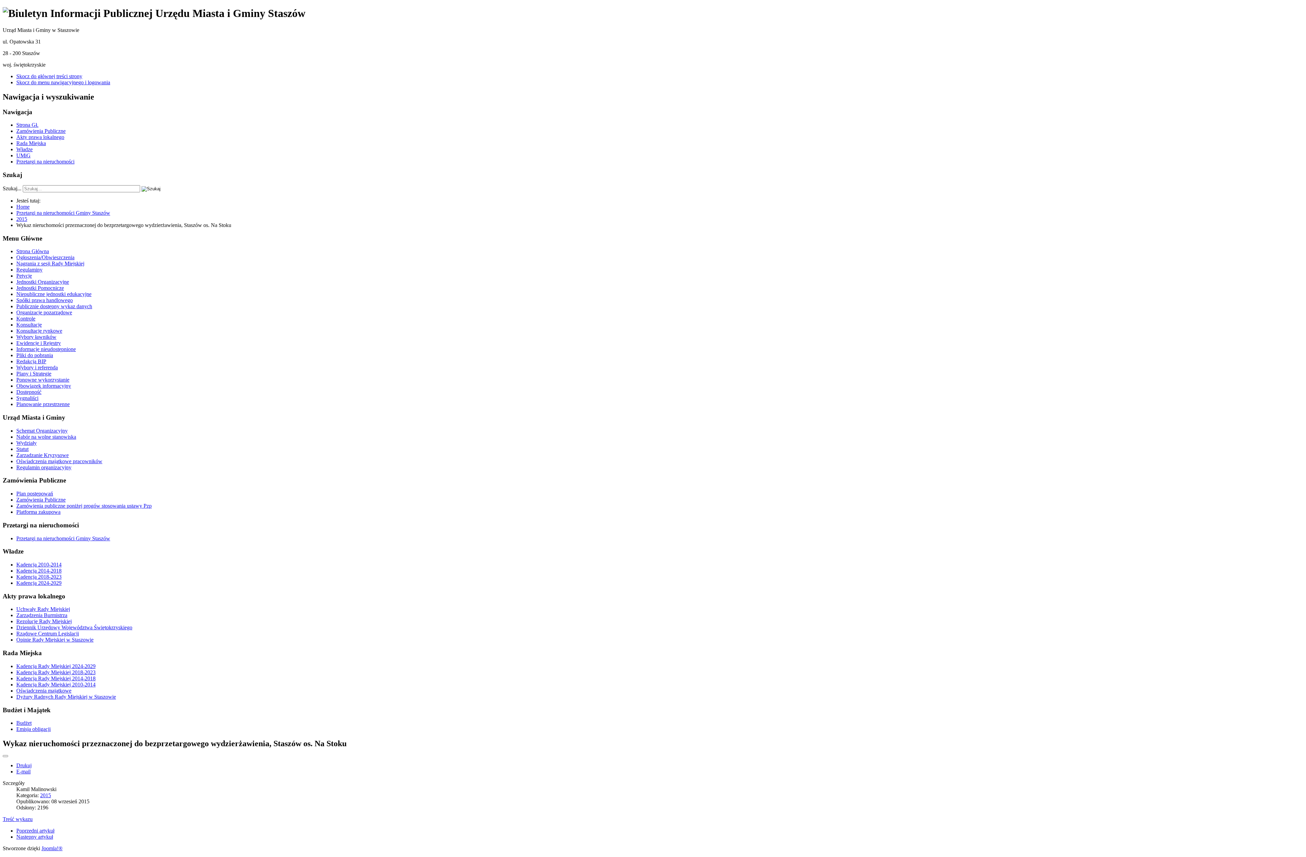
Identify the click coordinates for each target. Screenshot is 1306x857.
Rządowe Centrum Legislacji (47, 633)
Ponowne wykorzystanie (42, 380)
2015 (45, 795)
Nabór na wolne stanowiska (46, 437)
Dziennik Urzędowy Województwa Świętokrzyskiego (74, 627)
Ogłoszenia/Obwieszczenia (45, 257)
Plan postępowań (34, 493)
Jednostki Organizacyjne (42, 282)
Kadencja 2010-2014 (39, 564)
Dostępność (28, 392)
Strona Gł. (27, 125)
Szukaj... (12, 188)
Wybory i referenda (37, 367)
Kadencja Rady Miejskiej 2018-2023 (56, 672)
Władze (24, 149)
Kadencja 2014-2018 (39, 571)
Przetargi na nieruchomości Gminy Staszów (63, 538)
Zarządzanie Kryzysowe (42, 455)
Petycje (24, 276)
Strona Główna (32, 251)
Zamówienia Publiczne (41, 131)
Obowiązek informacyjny (43, 386)
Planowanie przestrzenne (43, 404)
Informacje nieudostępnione (46, 349)
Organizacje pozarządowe (44, 312)
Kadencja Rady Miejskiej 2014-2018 (56, 678)
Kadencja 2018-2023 (39, 577)
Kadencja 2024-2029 (39, 583)
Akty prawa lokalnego (40, 137)
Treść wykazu (18, 819)
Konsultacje (29, 325)
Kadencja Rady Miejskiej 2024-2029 (56, 666)
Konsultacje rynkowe (39, 331)
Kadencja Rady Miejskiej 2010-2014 (56, 684)
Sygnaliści (27, 398)
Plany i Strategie (33, 374)
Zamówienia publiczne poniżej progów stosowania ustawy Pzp (84, 506)
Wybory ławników (36, 337)
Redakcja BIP (31, 361)
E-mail (23, 771)
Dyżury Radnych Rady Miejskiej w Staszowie (66, 697)
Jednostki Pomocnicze (40, 288)
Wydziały (26, 443)
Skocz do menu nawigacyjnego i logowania (63, 82)
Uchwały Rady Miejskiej (43, 609)
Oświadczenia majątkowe (43, 691)
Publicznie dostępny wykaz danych (54, 306)
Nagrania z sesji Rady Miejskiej (50, 263)
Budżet (24, 723)
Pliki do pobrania (34, 355)
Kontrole (25, 318)
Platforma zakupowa (38, 512)
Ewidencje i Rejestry (38, 343)
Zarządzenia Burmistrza (41, 615)
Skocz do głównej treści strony (49, 76)
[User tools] (5, 756)
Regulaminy (29, 270)
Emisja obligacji (33, 729)
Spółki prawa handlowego (44, 300)
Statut (22, 449)
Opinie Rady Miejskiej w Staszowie (55, 640)
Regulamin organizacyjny (43, 467)
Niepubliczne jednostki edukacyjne (53, 294)
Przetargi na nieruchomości (45, 161)
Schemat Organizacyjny (42, 431)
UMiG (23, 155)
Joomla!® (52, 848)
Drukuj (24, 765)
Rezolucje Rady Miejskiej (44, 621)
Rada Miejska (31, 143)
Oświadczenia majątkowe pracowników (59, 461)
